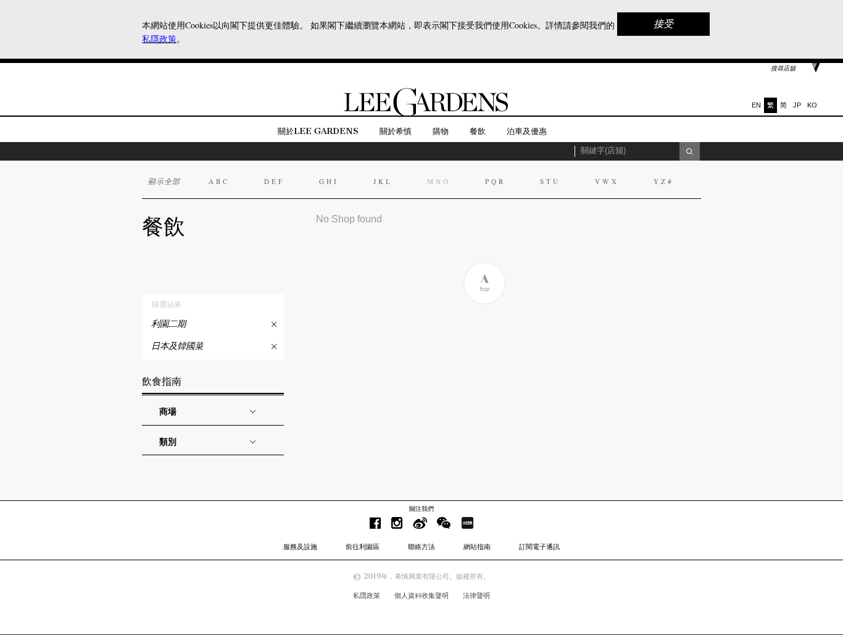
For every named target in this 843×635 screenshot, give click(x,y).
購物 (441, 131)
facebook (375, 523)
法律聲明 (476, 595)
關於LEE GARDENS (318, 131)
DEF (274, 181)
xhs (467, 523)
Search (689, 151)
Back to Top (484, 283)
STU (550, 181)
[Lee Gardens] (421, 113)
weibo (420, 523)
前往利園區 (363, 546)
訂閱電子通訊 (539, 546)
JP (797, 105)
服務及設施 (300, 546)
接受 (663, 24)
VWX (607, 181)
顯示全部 (164, 181)
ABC (219, 181)
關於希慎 (396, 131)
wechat (444, 523)
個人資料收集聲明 (421, 595)
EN (756, 105)
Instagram (397, 523)
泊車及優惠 (527, 131)
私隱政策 (366, 595)
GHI (329, 181)
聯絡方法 (421, 546)
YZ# (664, 181)
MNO (439, 181)
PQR (495, 181)
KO (812, 105)
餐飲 (478, 131)
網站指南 (477, 546)
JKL (382, 181)
